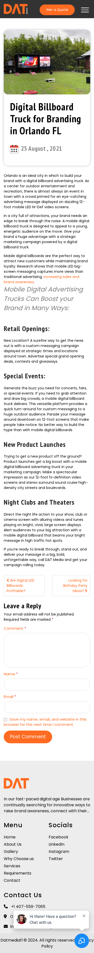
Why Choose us (19, 859)
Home (10, 837)
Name (11, 674)
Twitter (56, 859)
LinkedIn (56, 844)
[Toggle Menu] (85, 9)
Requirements (17, 873)
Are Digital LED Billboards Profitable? (20, 585)
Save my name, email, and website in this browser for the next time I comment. (45, 722)
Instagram (59, 851)
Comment (15, 628)
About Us (13, 844)
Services (12, 866)
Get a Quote (57, 9)
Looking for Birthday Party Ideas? (75, 585)
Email (10, 696)
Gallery (11, 851)
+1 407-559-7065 (27, 906)
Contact (12, 880)
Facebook (58, 837)
